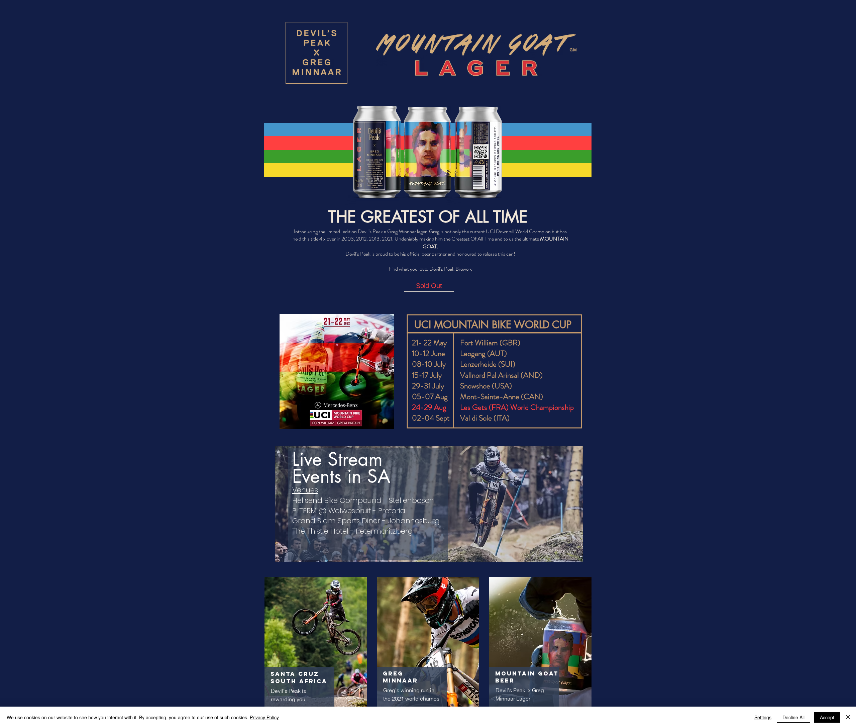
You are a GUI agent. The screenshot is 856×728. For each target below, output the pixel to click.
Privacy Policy (264, 717)
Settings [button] (762, 717)
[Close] (848, 717)
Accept (827, 717)
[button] (429, 286)
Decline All (793, 717)
